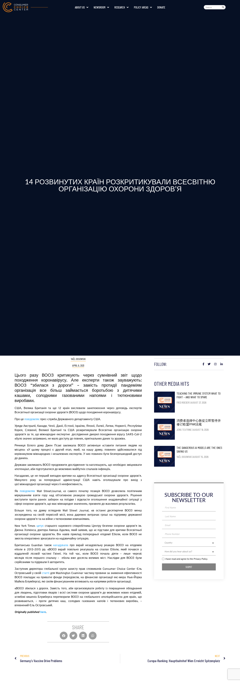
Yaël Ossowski (78, 359)
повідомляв (28, 491)
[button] (64, 636)
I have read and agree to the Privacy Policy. (186, 559)
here (43, 612)
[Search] (224, 7)
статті (45, 573)
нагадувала (60, 545)
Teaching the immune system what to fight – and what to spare (198, 395)
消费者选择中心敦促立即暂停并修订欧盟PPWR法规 (199, 422)
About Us (80, 7)
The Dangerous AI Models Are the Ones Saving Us (199, 449)
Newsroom (99, 7)
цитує (40, 526)
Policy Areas (141, 7)
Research (119, 7)
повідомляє (32, 419)
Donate (161, 7)
